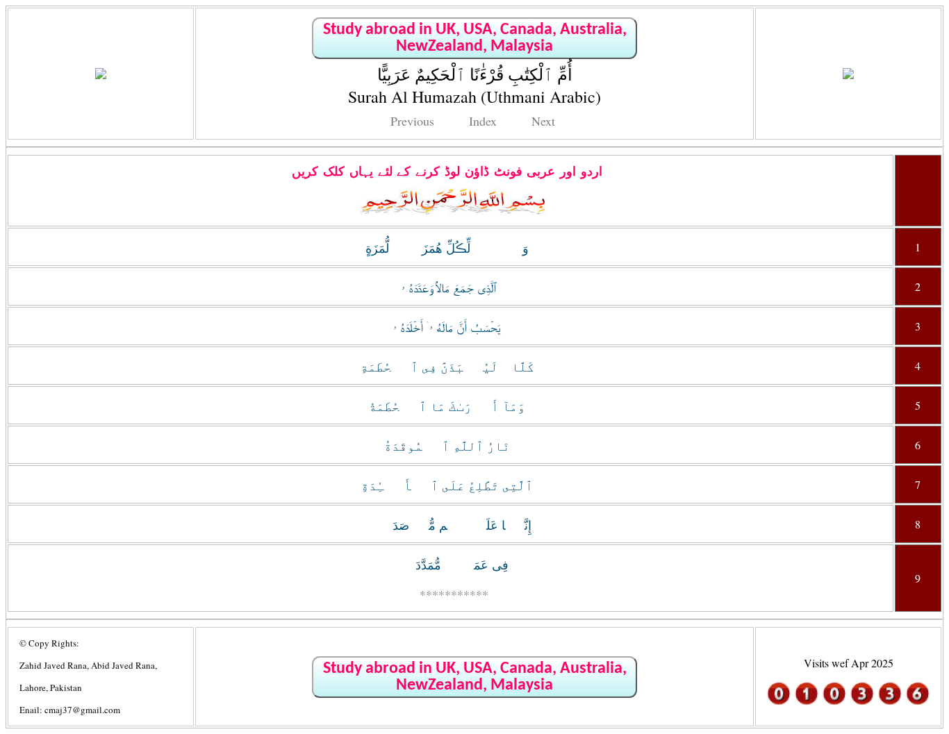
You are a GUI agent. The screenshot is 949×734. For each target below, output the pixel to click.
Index (483, 120)
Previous (412, 120)
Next (543, 120)
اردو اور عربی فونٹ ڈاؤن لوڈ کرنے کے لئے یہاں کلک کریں (447, 171)
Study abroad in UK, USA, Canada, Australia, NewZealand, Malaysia (475, 38)
